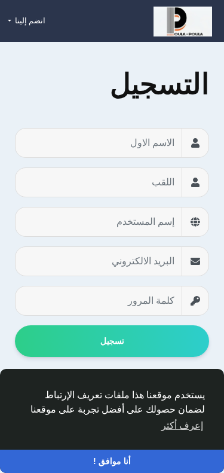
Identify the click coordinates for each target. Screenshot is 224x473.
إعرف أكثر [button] (182, 425)
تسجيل (112, 341)
